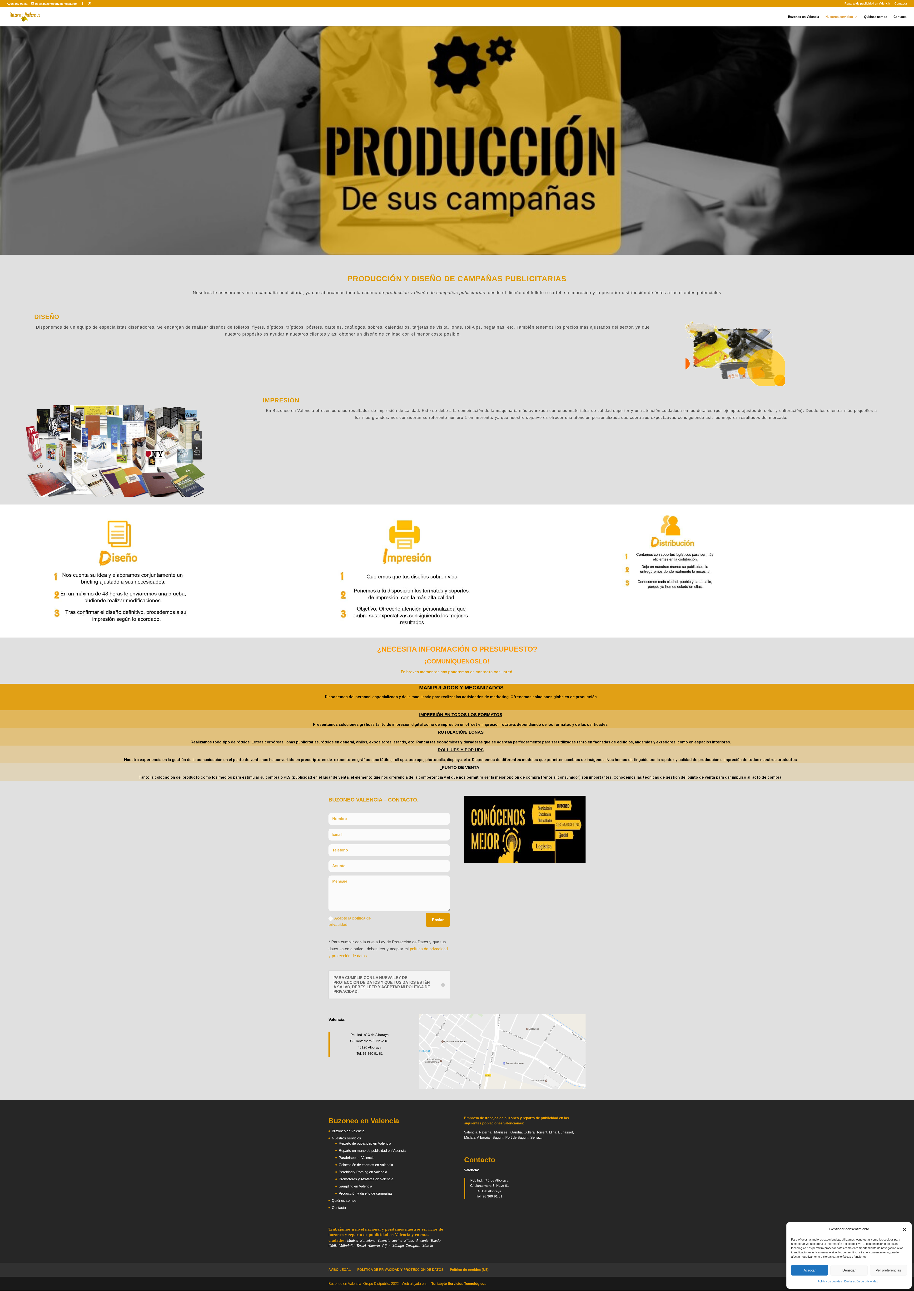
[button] (904, 1229)
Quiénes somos (875, 17)
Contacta (900, 3)
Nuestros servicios (839, 17)
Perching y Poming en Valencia (363, 1172)
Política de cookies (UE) (469, 1269)
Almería (374, 1246)
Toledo (435, 1240)
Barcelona (368, 1240)
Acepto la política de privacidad (349, 921)
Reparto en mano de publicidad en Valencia (372, 1150)
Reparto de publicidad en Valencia (867, 3)
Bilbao (409, 1240)
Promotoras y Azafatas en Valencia (366, 1179)
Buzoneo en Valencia (803, 17)
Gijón (386, 1246)
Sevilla (397, 1240)
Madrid (352, 1240)
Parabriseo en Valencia (356, 1158)
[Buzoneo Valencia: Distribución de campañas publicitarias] (670, 589)
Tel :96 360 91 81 (489, 1196)
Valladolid (346, 1246)
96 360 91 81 (19, 3)
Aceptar (810, 1270)
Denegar (849, 1270)
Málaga (398, 1246)
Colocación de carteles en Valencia (366, 1165)
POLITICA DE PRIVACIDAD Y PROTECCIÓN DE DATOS (400, 1269)
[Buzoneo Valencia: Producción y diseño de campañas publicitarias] (118, 624)
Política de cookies (830, 1281)
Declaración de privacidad (861, 1281)
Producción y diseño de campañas (365, 1193)
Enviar (438, 920)
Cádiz (332, 1246)
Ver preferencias (888, 1270)
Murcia (427, 1246)
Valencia (384, 1240)
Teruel (361, 1246)
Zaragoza (412, 1246)
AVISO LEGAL (339, 1269)
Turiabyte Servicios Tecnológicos (458, 1283)
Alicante (422, 1240)
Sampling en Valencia (355, 1186)
